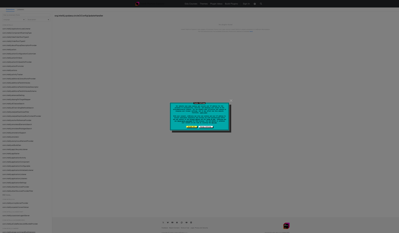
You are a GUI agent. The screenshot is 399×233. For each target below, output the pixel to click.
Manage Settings (205, 127)
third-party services (184, 121)
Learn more (203, 113)
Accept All (191, 127)
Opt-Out (214, 123)
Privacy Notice (195, 119)
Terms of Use (210, 119)
